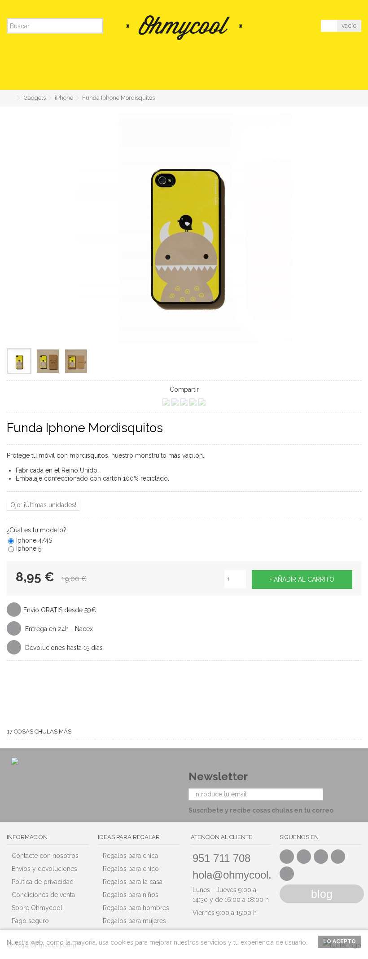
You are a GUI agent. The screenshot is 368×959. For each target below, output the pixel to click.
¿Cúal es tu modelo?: (38, 530)
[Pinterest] (338, 856)
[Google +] (321, 856)
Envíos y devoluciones (44, 868)
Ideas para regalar (129, 837)
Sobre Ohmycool (37, 907)
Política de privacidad (43, 881)
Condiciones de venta (43, 894)
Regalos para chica (130, 855)
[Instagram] (287, 873)
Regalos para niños (130, 894)
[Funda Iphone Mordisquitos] (19, 361)
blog (322, 894)
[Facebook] (287, 856)
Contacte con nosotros (45, 855)
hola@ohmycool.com (242, 875)
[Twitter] (304, 856)
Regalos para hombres (136, 907)
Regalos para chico (131, 868)
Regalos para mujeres (134, 920)
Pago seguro (30, 920)
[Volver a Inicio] (9, 98)
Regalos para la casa (132, 881)
